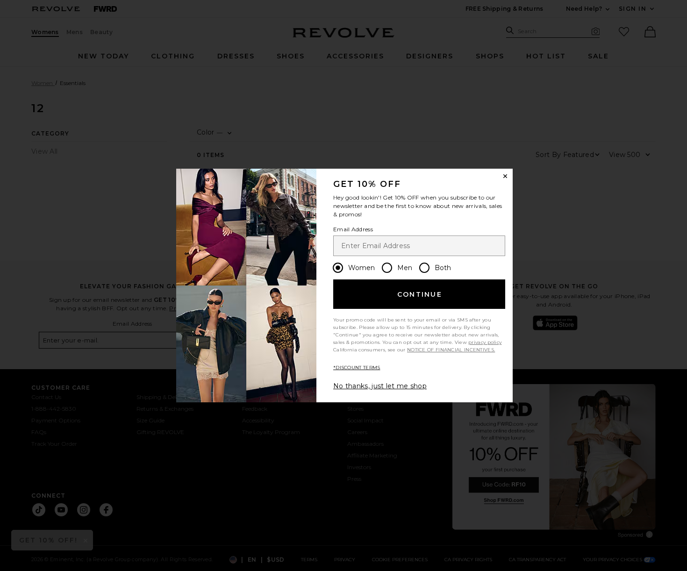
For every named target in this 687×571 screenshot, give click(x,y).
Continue (419, 294)
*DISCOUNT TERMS (356, 367)
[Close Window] (505, 176)
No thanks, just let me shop (380, 386)
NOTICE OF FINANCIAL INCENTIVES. (451, 350)
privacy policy (484, 342)
